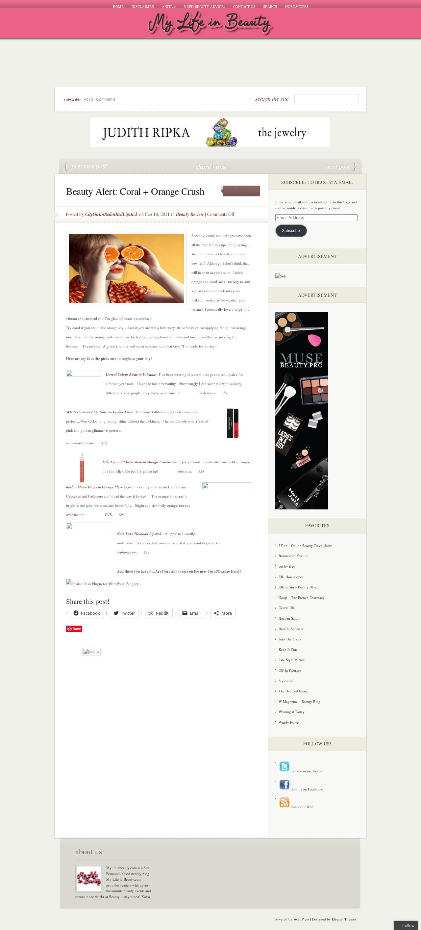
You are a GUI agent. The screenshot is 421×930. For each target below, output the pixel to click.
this (219, 166)
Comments (105, 99)
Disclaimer (143, 6)
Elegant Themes (344, 919)
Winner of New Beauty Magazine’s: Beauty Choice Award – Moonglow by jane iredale (86, 167)
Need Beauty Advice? (204, 6)
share (204, 166)
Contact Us (244, 6)
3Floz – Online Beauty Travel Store (305, 545)
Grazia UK (287, 607)
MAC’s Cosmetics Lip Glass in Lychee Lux (98, 412)
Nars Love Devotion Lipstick (139, 533)
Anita (169, 6)
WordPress (301, 919)
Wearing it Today (292, 711)
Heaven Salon (289, 618)
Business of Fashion (294, 555)
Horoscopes (297, 6)
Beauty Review (190, 214)
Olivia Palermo (290, 670)
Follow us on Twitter (306, 770)
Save (77, 628)
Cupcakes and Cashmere (84, 496)
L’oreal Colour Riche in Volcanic (131, 374)
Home (118, 6)
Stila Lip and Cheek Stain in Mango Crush (135, 462)
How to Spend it (291, 628)
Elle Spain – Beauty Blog (298, 586)
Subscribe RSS (301, 806)
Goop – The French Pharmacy (302, 597)
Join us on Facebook (306, 789)
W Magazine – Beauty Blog (299, 701)
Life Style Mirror (292, 659)
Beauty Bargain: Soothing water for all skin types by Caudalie (341, 167)
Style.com (286, 680)
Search (270, 6)
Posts (88, 99)
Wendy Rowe (289, 722)
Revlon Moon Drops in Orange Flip (93, 487)
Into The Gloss (290, 638)
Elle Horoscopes (291, 576)
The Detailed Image (294, 690)
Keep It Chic (288, 649)
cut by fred (287, 566)
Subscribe (291, 230)
